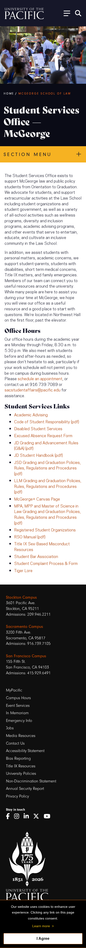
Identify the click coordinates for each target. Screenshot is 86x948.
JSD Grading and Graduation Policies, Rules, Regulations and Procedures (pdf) (47, 467)
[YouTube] (49, 816)
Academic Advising (31, 414)
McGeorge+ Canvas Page (37, 499)
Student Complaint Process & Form (46, 563)
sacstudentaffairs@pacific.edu (32, 389)
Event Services (18, 705)
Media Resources (20, 735)
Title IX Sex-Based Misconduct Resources (42, 546)
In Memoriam (17, 713)
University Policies (21, 773)
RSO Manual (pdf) (29, 536)
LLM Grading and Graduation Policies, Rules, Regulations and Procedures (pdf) (47, 485)
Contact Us (15, 743)
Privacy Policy (17, 796)
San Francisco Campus (26, 655)
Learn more (41, 926)
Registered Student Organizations (45, 529)
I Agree (43, 939)
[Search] (78, 13)
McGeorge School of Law (44, 93)
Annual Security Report (25, 788)
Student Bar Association (36, 556)
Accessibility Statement (25, 750)
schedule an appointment (40, 378)
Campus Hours (18, 698)
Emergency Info (19, 720)
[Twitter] (38, 816)
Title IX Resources (20, 766)
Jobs (10, 728)
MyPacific (14, 690)
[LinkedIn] (28, 816)
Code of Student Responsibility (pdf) (46, 421)
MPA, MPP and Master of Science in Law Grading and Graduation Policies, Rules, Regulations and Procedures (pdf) (47, 514)
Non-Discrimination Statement (31, 781)
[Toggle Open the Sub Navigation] (65, 13)
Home (9, 93)
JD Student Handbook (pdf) (38, 455)
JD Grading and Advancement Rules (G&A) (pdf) (46, 445)
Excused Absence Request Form (43, 435)
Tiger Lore (23, 570)
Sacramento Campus (24, 626)
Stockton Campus (21, 597)
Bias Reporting (18, 758)
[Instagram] (18, 816)
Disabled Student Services (38, 428)
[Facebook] (9, 816)
